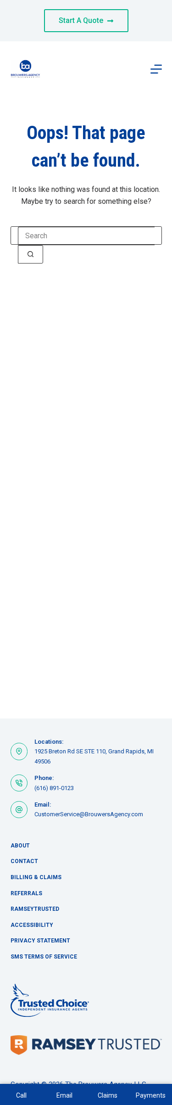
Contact (24, 861)
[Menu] (156, 69)
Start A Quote (81, 20)
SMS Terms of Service (44, 957)
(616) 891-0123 (54, 788)
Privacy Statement (40, 940)
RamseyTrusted (35, 909)
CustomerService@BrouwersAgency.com (88, 814)
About (20, 845)
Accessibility (32, 925)
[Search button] (30, 254)
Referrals (26, 893)
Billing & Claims (36, 877)
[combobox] (86, 236)
